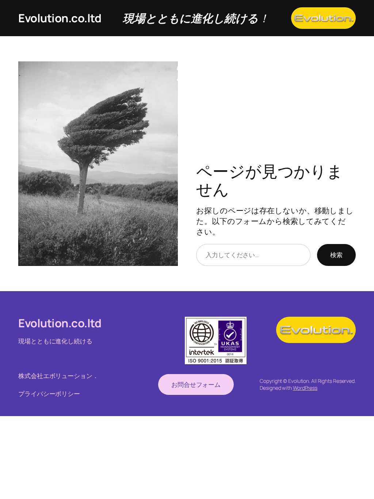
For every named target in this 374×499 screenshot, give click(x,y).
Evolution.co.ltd (59, 18)
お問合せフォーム (196, 384)
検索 (336, 254)
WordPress (305, 387)
